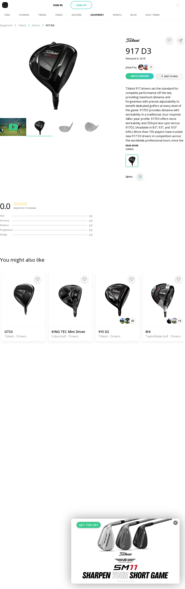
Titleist (22, 25)
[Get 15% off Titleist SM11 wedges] (125, 551)
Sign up (81, 5)
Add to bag (171, 76)
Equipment (6, 25)
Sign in (58, 5)
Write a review (140, 76)
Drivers (36, 25)
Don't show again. (126, 580)
